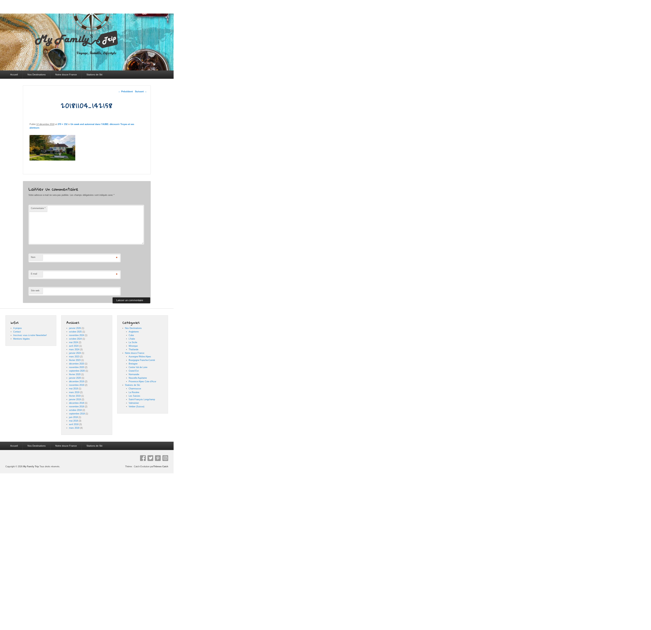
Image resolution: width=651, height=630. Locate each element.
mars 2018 (74, 428)
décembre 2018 (76, 403)
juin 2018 (73, 417)
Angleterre (134, 331)
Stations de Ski (94, 74)
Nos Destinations (36, 74)
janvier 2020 (75, 378)
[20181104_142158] (52, 159)
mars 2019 (74, 392)
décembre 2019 (76, 381)
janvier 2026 (75, 328)
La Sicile (133, 342)
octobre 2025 (75, 331)
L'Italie (132, 339)
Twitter (150, 458)
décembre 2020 (76, 363)
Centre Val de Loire (138, 367)
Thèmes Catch (160, 466)
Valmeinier (134, 403)
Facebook (143, 458)
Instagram (165, 458)
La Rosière (134, 392)
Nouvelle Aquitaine (138, 378)
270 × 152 (62, 124)
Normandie (134, 374)
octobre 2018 (75, 410)
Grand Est (134, 371)
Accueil (14, 74)
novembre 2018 (76, 406)
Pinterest (158, 458)
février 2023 (75, 360)
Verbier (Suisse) (136, 406)
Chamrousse (135, 388)
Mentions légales (21, 339)
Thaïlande (133, 349)
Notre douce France (66, 74)
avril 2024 (73, 346)
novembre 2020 (76, 367)
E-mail (34, 273)
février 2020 (75, 374)
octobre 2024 (75, 339)
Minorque (133, 346)
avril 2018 (73, 424)
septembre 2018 (77, 413)
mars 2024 (74, 349)
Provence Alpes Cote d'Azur (142, 381)
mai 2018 (73, 420)
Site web (35, 290)
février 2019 (75, 396)
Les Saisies (134, 396)
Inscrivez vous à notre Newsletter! (30, 335)
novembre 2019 (76, 385)
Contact (17, 331)
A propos (17, 328)
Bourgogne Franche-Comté (142, 360)
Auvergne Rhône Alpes (140, 356)
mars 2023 (74, 356)
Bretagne (133, 363)
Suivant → (141, 91)
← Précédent (125, 91)
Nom (33, 257)
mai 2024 (73, 342)
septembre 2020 (77, 371)
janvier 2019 (75, 399)
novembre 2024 (76, 335)
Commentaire (38, 208)
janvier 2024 (75, 353)
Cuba (131, 335)
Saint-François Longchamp (142, 399)
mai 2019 (73, 388)
